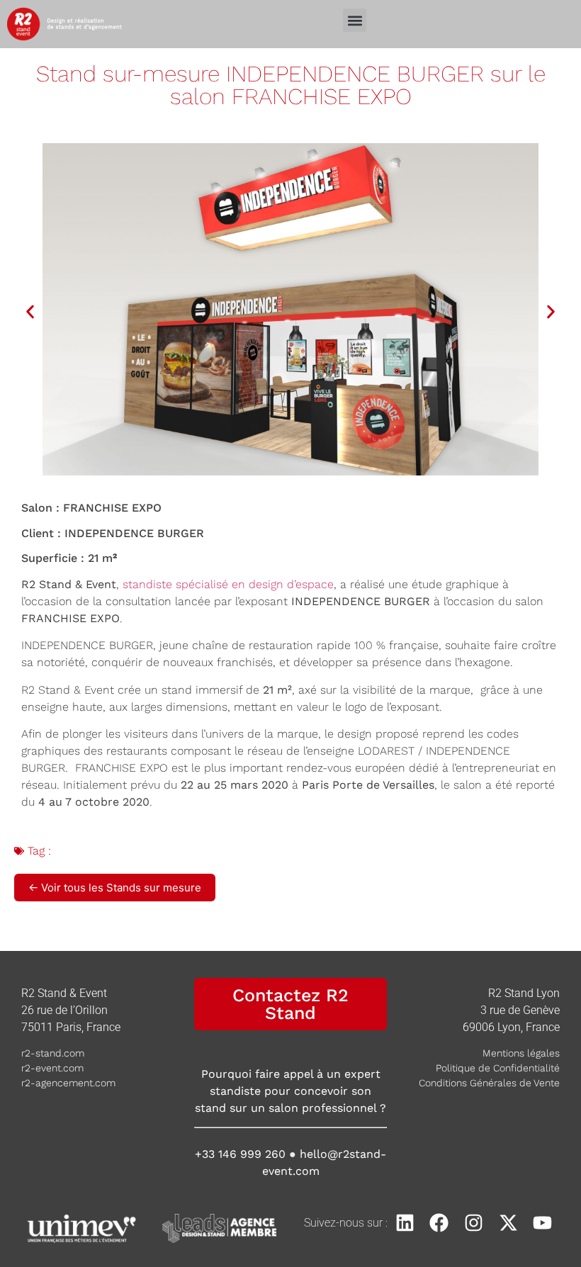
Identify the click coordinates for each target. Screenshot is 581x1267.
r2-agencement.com (68, 1082)
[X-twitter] (508, 1222)
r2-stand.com (52, 1053)
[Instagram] (473, 1222)
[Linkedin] (405, 1222)
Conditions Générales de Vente (489, 1082)
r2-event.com (52, 1068)
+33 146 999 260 (240, 1154)
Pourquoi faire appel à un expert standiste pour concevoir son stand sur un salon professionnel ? (290, 1091)
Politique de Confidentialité (498, 1068)
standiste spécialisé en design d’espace (228, 584)
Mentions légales (521, 1053)
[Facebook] (439, 1222)
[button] (354, 20)
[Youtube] (542, 1222)
